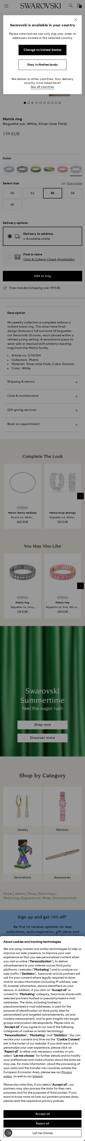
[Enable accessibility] (8, 1133)
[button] (75, 19)
